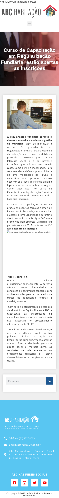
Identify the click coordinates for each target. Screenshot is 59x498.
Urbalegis (42, 221)
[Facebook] (14, 482)
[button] (29, 23)
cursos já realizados (37, 329)
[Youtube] (44, 482)
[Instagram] (24, 482)
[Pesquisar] (49, 381)
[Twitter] (34, 482)
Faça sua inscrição (17, 199)
